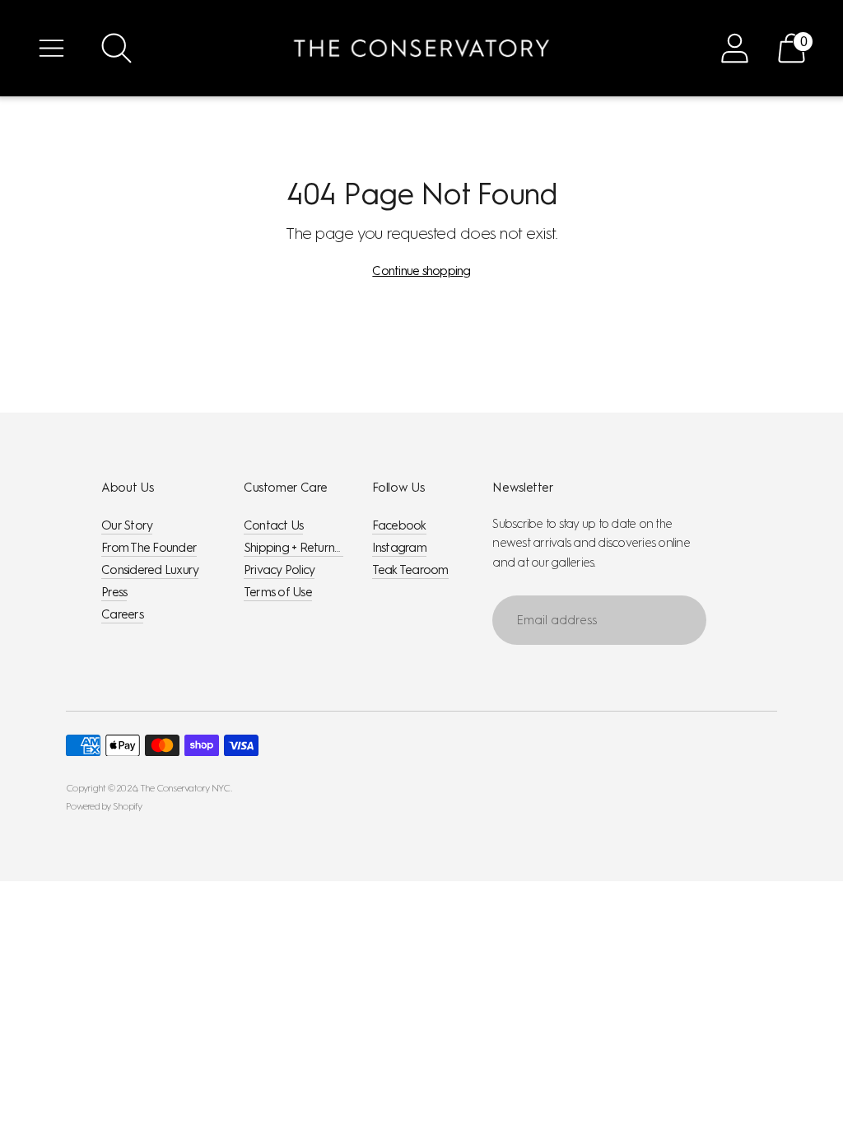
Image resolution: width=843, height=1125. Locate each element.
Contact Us (274, 525)
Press (114, 592)
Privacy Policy (279, 569)
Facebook (399, 525)
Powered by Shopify (104, 806)
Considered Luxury (149, 569)
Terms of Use (278, 592)
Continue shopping (421, 271)
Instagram (399, 547)
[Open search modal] (116, 48)
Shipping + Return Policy (305, 547)
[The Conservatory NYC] (421, 48)
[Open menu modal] (51, 48)
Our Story (126, 525)
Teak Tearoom (410, 569)
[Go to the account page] (734, 48)
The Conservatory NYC (185, 788)
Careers (122, 614)
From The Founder (149, 547)
